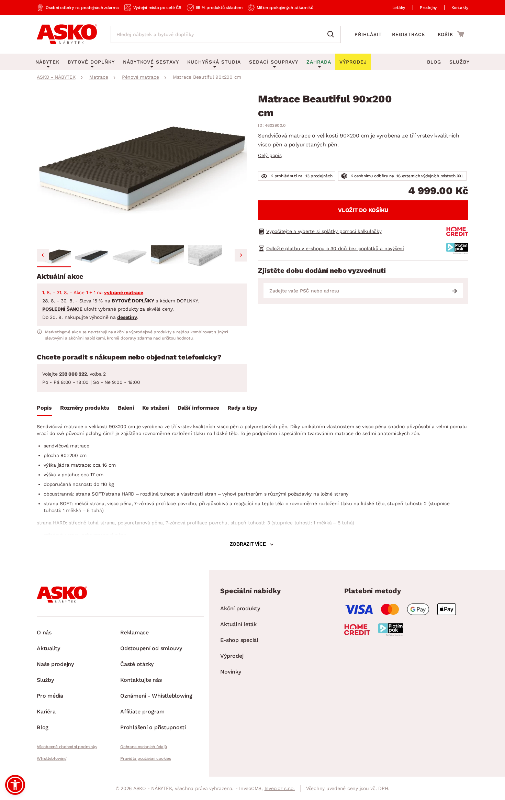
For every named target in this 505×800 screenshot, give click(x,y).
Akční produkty (240, 608)
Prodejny (428, 7)
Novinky (230, 671)
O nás (44, 632)
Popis (44, 407)
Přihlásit (368, 34)
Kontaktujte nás (140, 680)
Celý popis (270, 155)
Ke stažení (155, 407)
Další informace (198, 407)
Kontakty (459, 7)
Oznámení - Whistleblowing (156, 695)
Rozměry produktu (85, 407)
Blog (434, 62)
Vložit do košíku (363, 210)
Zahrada (318, 62)
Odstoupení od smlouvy (151, 648)
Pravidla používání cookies (145, 758)
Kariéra (46, 711)
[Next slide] (241, 255)
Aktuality (48, 648)
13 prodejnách (319, 176)
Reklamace (134, 632)
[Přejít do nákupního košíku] (451, 34)
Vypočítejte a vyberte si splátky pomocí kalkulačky (324, 231)
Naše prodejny (55, 664)
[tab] (44, 409)
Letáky (398, 7)
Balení (126, 407)
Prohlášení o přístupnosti (153, 727)
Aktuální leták (238, 624)
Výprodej (231, 656)
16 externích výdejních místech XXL (430, 176)
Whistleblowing (51, 758)
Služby (459, 62)
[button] (54, 256)
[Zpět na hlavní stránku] (67, 34)
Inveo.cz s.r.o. (280, 788)
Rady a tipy (242, 407)
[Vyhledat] (332, 34)
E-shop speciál (239, 640)
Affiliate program (142, 711)
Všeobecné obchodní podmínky (67, 746)
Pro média (50, 695)
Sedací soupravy (273, 62)
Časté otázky (137, 664)
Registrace (408, 34)
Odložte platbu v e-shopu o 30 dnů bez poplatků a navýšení (335, 248)
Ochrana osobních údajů (143, 746)
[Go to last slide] (43, 255)
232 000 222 (73, 374)
